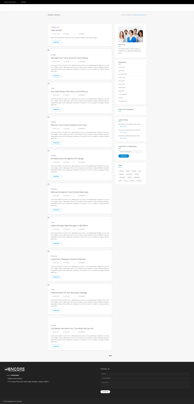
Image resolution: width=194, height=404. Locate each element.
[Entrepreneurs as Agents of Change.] (49, 151)
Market (129, 177)
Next (110, 355)
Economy (120, 77)
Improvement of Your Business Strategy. (69, 293)
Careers (134, 171)
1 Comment (81, 34)
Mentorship (137, 177)
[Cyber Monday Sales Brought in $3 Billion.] (49, 218)
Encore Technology (126, 15)
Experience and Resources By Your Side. (129, 136)
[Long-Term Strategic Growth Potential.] (49, 251)
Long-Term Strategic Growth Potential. (68, 259)
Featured (120, 81)
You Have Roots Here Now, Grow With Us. (69, 91)
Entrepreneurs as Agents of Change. (67, 158)
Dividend (122, 174)
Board (127, 171)
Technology (121, 94)
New (121, 180)
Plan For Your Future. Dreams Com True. (69, 125)
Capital (120, 70)
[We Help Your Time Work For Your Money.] (49, 50)
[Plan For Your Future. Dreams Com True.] (49, 117)
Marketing (54, 189)
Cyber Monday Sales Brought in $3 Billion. (69, 225)
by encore (66, 34)
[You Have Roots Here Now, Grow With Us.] (49, 84)
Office (125, 180)
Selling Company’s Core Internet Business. (70, 192)
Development (121, 74)
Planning (132, 180)
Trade (52, 88)
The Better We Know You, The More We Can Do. (72, 328)
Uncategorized (55, 27)
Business (120, 67)
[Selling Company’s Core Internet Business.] (49, 184)
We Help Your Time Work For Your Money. (69, 58)
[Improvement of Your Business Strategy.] (49, 285)
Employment (129, 174)
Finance (120, 84)
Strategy (53, 55)
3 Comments (81, 61)
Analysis (122, 171)
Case (139, 171)
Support (139, 180)
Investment (122, 177)
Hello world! (56, 30)
